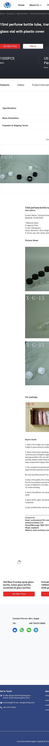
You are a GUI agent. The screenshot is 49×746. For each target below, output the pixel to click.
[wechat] (29, 630)
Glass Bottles (22, 14)
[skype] (36, 630)
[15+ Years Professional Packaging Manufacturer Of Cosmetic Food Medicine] (7, 5)
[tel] (43, 630)
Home (2, 14)
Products (11, 14)
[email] (15, 630)
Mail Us (33, 46)
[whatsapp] (22, 630)
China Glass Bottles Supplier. (27, 741)
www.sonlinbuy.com (41, 530)
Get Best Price (10, 46)
